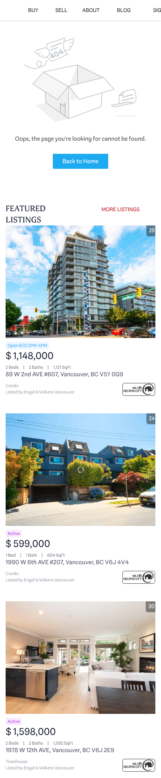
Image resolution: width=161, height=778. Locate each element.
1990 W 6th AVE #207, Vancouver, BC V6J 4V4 (67, 562)
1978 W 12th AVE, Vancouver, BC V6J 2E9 (60, 750)
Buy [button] (33, 10)
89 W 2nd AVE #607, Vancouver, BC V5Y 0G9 (64, 374)
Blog (124, 10)
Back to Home (80, 161)
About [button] (91, 10)
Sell (61, 10)
